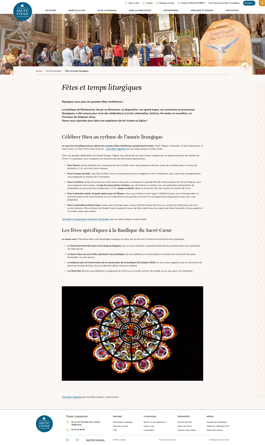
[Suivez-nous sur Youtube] (67, 440)
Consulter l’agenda (115, 148)
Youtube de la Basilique (217, 422)
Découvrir (50, 10)
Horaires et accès (120, 426)
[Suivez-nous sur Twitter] (77, 440)
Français (248, 3)
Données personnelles (167, 440)
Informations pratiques (123, 422)
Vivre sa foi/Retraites (140, 10)
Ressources (184, 416)
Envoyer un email (95, 440)
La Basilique (150, 416)
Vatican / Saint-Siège (187, 430)
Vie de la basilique (106, 10)
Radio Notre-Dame (215, 430)
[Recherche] (262, 3)
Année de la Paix (76, 10)
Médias (210, 416)
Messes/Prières (170, 10)
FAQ (115, 430)
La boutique (149, 430)
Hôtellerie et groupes (202, 10)
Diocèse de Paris (185, 422)
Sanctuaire (103, 219)
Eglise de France (185, 426)
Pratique (117, 416)
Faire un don (149, 426)
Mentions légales (119, 440)
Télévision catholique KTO (218, 426)
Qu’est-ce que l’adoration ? (155, 422)
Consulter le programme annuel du (80, 219)
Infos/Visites (232, 10)
